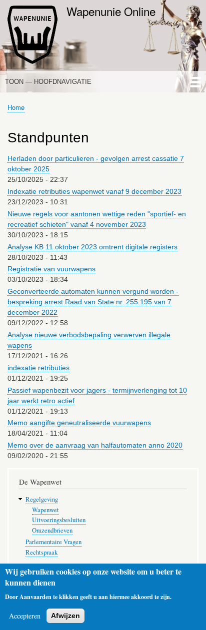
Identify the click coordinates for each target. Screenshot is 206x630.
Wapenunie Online (111, 11)
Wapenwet (45, 510)
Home (16, 107)
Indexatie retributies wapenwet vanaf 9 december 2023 (95, 191)
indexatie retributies (39, 368)
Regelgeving (42, 499)
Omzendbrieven (52, 530)
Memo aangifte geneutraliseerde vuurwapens (79, 423)
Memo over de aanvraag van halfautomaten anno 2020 (95, 445)
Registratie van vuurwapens (52, 269)
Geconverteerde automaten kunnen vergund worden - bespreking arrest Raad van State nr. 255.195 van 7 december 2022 (93, 301)
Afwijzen (65, 616)
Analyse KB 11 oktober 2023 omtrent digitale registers (93, 247)
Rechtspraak (42, 552)
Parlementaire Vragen (54, 542)
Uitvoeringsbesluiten (59, 520)
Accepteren (24, 616)
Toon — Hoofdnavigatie (48, 81)
